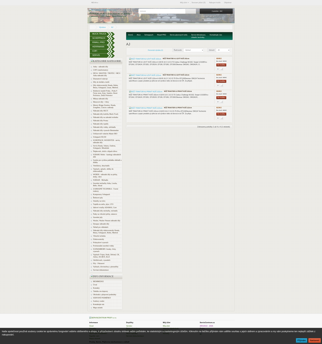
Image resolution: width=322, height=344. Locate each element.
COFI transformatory (100, 70)
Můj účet (166, 326)
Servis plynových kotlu (178, 35)
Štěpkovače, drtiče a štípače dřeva (105, 151)
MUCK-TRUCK (99, 34)
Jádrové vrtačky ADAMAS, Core (105, 207)
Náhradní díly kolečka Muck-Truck (105, 114)
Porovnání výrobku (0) (155, 50)
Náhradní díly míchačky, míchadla (105, 211)
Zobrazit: (212, 50)
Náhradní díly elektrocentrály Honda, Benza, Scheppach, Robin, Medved (106, 232)
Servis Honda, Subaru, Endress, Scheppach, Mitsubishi (104, 147)
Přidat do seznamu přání (217, 69)
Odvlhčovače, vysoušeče (101, 260)
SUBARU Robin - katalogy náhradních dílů (107, 156)
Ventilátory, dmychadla (101, 166)
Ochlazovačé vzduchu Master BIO (105, 134)
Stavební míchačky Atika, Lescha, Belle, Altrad (105, 184)
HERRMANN (98, 47)
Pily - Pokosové (98, 263)
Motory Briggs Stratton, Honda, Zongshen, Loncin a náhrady (104, 106)
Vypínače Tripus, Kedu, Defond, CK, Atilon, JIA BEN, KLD (106, 256)
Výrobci (129, 326)
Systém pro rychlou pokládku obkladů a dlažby (107, 161)
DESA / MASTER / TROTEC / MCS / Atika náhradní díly (107, 74)
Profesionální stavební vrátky (103, 246)
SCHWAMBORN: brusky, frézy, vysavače (104, 250)
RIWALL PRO (98, 42)
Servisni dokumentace (101, 270)
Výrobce (102, 27)
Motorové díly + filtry (101, 102)
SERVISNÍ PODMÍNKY (102, 298)
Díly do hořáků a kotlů (101, 82)
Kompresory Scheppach (101, 194)
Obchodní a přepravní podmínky (104, 295)
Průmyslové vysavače (100, 242)
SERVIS (96, 55)
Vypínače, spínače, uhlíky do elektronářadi (103, 170)
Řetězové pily (98, 198)
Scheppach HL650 (99, 137)
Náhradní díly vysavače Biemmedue (106, 130)
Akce (139, 35)
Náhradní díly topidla (100, 124)
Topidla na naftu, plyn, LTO (103, 204)
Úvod (95, 285)
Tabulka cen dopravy (100, 291)
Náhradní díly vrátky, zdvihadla (104, 127)
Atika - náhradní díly (100, 67)
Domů (130, 35)
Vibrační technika (99, 236)
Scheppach (148, 35)
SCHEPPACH (98, 38)
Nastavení (314, 340)
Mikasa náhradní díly (100, 99)
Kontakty (96, 288)
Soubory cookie (98, 301)
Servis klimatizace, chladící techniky (198, 36)
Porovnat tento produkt (221, 69)
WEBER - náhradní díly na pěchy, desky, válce (105, 176)
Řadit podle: (178, 50)
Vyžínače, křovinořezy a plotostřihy (105, 267)
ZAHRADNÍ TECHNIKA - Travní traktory (105, 190)
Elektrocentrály (98, 239)
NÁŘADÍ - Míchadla (100, 180)
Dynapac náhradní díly (101, 224)
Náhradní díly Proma (100, 121)
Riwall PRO (161, 35)
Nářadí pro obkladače (100, 227)
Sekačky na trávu (99, 201)
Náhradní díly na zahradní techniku (105, 117)
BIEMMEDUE (98, 281)
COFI (94, 51)
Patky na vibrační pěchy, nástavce (105, 214)
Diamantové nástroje (100, 79)
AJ (112, 27)
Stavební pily (98, 217)
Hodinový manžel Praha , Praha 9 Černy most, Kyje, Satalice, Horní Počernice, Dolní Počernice (105, 93)
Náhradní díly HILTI (100, 111)
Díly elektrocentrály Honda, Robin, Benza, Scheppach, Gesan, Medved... (106, 86)
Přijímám (301, 340)
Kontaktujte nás (98, 304)
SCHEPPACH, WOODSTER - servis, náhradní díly (106, 141)
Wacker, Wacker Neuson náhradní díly (106, 221)
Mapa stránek (98, 308)
